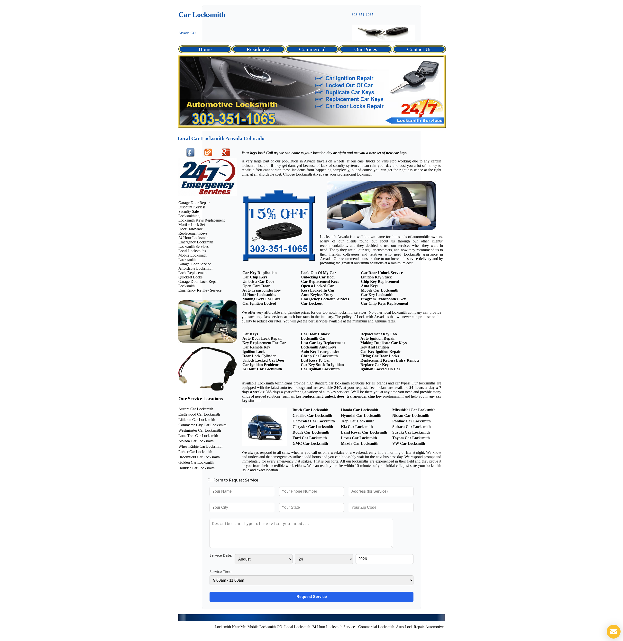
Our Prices (365, 49)
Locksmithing (189, 216)
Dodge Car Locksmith (311, 432)
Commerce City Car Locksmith (202, 425)
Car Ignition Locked (259, 303)
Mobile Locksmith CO (241, 627)
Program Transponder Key (383, 299)
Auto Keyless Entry (317, 295)
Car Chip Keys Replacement (384, 303)
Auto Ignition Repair (377, 338)
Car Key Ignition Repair (380, 351)
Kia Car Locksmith (357, 427)
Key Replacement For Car (264, 343)
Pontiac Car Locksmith (411, 421)
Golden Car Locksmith (196, 462)
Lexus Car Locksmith (359, 438)
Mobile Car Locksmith (379, 290)
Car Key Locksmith (377, 295)
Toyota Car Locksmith (411, 438)
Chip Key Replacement (380, 281)
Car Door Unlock (315, 334)
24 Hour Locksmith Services (311, 627)
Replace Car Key (374, 365)
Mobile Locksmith (192, 255)
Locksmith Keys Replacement (201, 220)
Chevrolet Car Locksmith (314, 421)
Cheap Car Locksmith (319, 356)
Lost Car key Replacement (323, 343)
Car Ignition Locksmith (320, 369)
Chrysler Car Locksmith (313, 427)
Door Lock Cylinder (259, 356)
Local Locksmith (274, 627)
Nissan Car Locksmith (410, 415)
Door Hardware (190, 229)
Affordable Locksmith (195, 268)
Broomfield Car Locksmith (199, 457)
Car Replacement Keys (320, 281)
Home (205, 49)
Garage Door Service (194, 264)
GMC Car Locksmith (310, 443)
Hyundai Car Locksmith (361, 415)
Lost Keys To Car (315, 360)
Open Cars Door (256, 286)
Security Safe (188, 211)
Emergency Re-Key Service (199, 290)
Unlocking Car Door (318, 277)
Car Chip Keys (254, 277)
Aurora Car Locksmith (195, 409)
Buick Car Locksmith (310, 410)
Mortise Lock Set (191, 225)
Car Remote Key (256, 347)
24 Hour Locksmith (193, 238)
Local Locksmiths (192, 251)
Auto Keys (369, 286)
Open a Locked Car (317, 286)
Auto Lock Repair (386, 627)
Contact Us (419, 49)
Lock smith (187, 260)
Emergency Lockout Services (325, 299)
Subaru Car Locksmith (411, 427)
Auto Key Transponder (320, 351)
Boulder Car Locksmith (196, 468)
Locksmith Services (193, 246)
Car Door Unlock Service (382, 273)
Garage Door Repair (194, 203)
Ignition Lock (253, 351)
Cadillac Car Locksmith (312, 415)
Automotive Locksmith (419, 627)
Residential (259, 49)
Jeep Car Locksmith (358, 421)
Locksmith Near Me (206, 627)
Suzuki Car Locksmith (411, 432)
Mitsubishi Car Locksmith (414, 410)
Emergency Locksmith (195, 242)
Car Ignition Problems (260, 365)
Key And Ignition (374, 347)
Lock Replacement (192, 273)
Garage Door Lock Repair (198, 281)
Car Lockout (311, 303)
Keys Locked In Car (318, 290)
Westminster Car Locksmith (199, 430)
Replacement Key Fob (378, 334)
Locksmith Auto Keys (318, 347)
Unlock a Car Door (258, 281)
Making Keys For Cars (261, 299)
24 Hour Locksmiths (259, 295)
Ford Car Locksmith (310, 438)
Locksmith (186, 286)
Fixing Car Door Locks (379, 356)
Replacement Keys (192, 233)
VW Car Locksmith (408, 443)
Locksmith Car (313, 338)
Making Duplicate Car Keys (383, 343)
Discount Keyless (191, 207)
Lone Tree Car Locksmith (198, 436)
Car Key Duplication (259, 273)
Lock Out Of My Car (318, 273)
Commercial (312, 49)
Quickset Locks (190, 277)
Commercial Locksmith (353, 627)
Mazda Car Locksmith (359, 443)
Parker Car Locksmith (195, 452)
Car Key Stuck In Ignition (322, 365)
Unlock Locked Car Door (263, 360)
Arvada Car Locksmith (196, 441)
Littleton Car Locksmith (196, 420)
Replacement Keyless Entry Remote (389, 360)
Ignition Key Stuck (376, 277)
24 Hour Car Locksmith (262, 369)
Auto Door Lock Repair (262, 338)
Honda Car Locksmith (359, 410)
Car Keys (250, 334)
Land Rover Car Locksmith (364, 432)
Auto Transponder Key (261, 290)
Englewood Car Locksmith (199, 414)
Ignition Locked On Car (380, 369)
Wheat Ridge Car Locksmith (200, 446)
